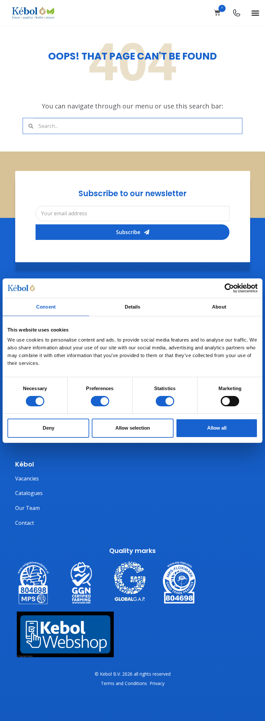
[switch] (100, 401)
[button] (255, 13)
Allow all (217, 428)
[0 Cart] (217, 12)
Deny (48, 428)
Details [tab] (133, 306)
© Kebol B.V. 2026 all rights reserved (133, 674)
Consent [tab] (46, 306)
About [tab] (219, 306)
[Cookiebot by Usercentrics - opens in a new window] (229, 288)
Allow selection (132, 428)
